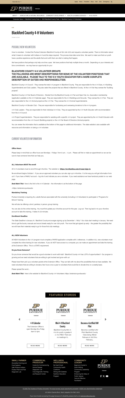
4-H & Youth (93, 15)
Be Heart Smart (58, 365)
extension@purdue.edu (88, 396)
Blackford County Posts (32, 19)
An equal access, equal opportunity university (64, 389)
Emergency (106, 1)
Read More (35, 346)
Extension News (18, 19)
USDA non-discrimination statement (90, 389)
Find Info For (16, 2)
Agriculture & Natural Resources (32, 15)
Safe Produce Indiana (18, 367)
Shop (92, 1)
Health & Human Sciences (76, 15)
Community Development (55, 15)
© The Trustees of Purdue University (36, 389)
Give (100, 1)
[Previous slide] (19, 319)
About (14, 15)
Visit (96, 1)
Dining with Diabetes (60, 372)
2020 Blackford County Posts (50, 19)
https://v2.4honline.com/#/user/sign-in (75, 169)
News (80, 1)
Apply (76, 1)
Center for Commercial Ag (41, 365)
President (86, 1)
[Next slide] (105, 319)
